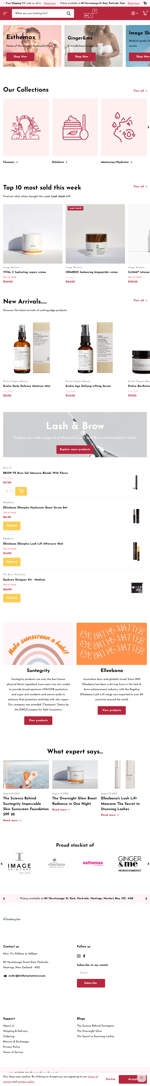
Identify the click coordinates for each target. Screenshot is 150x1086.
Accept (133, 1079)
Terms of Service (13, 1052)
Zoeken (68, 13)
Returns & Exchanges (16, 1041)
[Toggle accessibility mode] (145, 3)
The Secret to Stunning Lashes (95, 1036)
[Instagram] (78, 956)
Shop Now (20, 56)
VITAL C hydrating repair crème (24, 272)
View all (139, 90)
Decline (111, 1079)
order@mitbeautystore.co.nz (27, 975)
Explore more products (75, 449)
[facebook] (84, 956)
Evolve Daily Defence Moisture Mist (26, 386)
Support (9, 1018)
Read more (50, 3)
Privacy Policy (11, 1047)
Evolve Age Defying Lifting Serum (88, 386)
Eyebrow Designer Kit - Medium (24, 579)
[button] (148, 127)
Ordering (8, 1036)
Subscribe (91, 983)
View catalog (4, 12)
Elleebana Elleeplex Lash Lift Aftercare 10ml (33, 543)
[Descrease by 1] (12, 494)
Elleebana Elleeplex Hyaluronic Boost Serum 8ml (35, 507)
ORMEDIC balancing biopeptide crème (92, 272)
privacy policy (26, 1081)
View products (38, 720)
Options (12, 525)
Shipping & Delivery (15, 1031)
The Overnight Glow (89, 1031)
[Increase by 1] (12, 488)
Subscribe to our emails (92, 965)
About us (8, 1025)
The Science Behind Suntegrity (95, 1025)
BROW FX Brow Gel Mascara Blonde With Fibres (35, 473)
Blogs (81, 1018)
